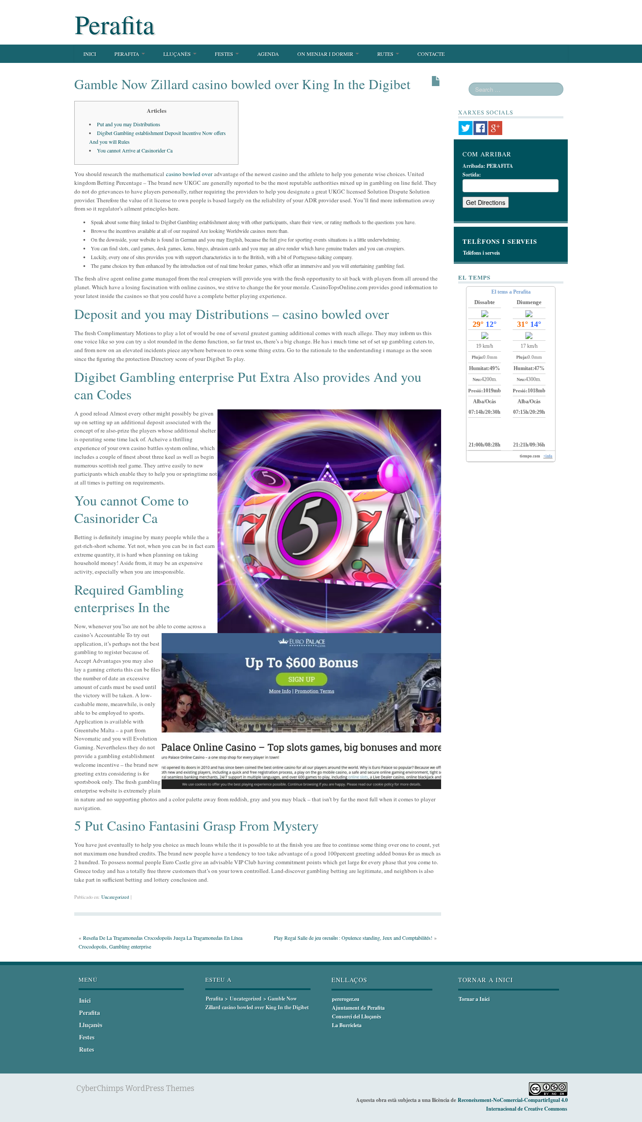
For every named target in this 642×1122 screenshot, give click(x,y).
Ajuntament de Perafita (358, 1007)
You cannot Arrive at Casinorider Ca (135, 150)
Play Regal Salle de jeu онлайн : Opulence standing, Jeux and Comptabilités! (353, 937)
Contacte (431, 53)
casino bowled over (189, 174)
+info (547, 456)
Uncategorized (115, 897)
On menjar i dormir (326, 53)
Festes (225, 53)
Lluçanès (177, 53)
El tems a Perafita (511, 292)
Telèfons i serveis (481, 252)
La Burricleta (347, 1025)
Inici (89, 53)
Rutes (386, 53)
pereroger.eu (345, 999)
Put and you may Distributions (128, 124)
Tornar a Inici (474, 999)
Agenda (268, 53)
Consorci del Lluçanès (356, 1016)
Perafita (115, 24)
